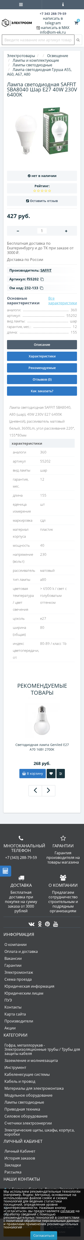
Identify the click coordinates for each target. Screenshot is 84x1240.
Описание (42, 344)
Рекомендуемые (42, 368)
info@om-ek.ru (53, 32)
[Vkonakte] (30, 922)
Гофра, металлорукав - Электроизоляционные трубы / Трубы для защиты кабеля (42, 1049)
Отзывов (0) (42, 379)
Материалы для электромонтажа (34, 1088)
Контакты (12, 1007)
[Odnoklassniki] (38, 922)
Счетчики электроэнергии (28, 1123)
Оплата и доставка (21, 951)
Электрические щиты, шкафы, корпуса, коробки (39, 1132)
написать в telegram (53, 21)
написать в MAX (55, 27)
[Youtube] (54, 922)
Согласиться (43, 1235)
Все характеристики (62, 300)
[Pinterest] (46, 922)
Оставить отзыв (44, 201)
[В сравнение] (60, 773)
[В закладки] (51, 773)
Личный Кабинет (19, 1151)
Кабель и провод (19, 1081)
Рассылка (12, 1172)
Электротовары (21, 55)
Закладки (12, 1165)
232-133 (31, 288)
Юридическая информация (29, 986)
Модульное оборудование (28, 1095)
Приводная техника (22, 1109)
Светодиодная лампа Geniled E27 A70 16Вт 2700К (42, 747)
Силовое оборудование (26, 1116)
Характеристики (42, 356)
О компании (15, 944)
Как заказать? (42, 391)
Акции (10, 1028)
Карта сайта (15, 1014)
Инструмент (15, 1067)
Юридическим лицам (23, 993)
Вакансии (13, 958)
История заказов (19, 1158)
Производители (18, 1021)
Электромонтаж (18, 972)
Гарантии (12, 965)
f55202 (33, 279)
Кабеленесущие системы (27, 1074)
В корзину (34, 773)
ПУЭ (8, 1000)
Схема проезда (18, 979)
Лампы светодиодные (24, 1102)
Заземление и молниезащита (31, 1060)
